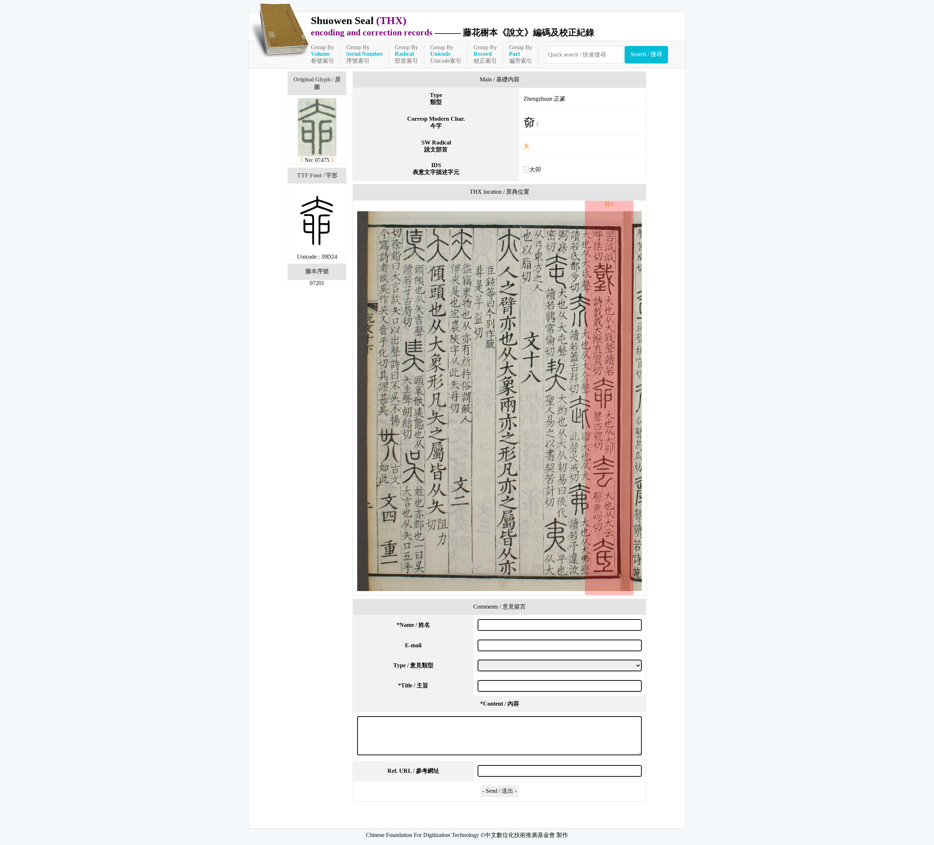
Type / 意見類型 (413, 665)
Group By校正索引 (485, 54)
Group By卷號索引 (322, 54)
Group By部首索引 (406, 54)
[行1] (499, 401)
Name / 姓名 (413, 625)
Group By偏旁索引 (520, 54)
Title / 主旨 (413, 685)
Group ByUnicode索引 (446, 54)
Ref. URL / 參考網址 (413, 771)
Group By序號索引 (364, 54)
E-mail (413, 645)
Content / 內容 (499, 704)
